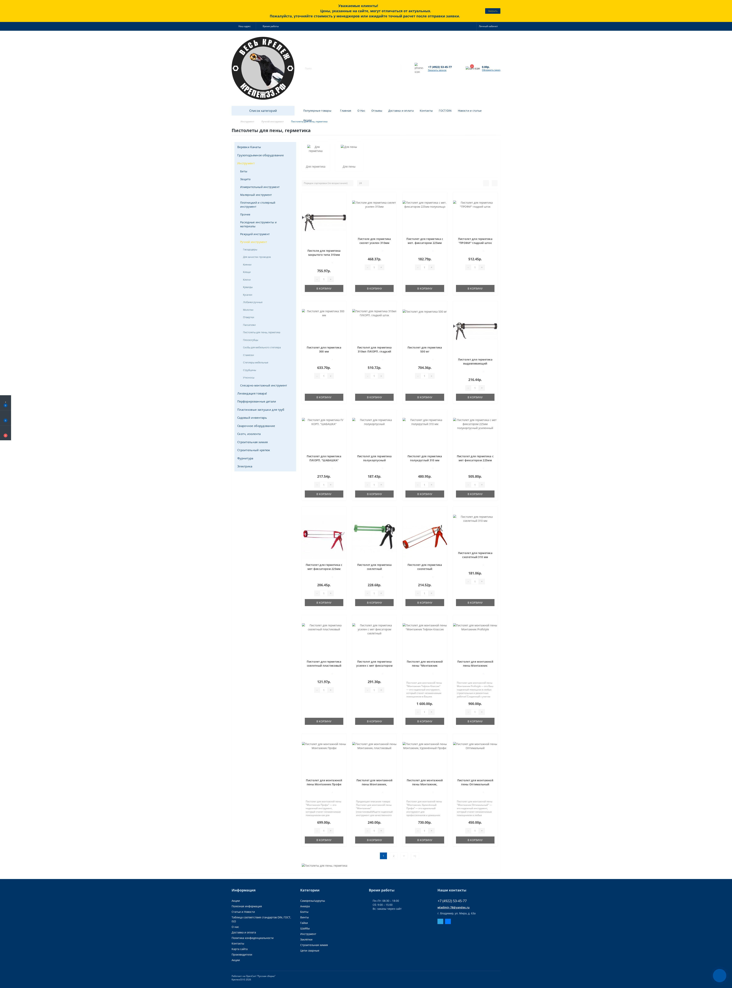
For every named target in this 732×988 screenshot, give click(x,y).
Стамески (248, 355)
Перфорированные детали (256, 401)
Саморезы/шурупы (312, 901)
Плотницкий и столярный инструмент (257, 204)
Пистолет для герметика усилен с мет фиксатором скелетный (374, 665)
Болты (304, 912)
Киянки (247, 264)
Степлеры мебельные (255, 362)
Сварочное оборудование (256, 426)
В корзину (323, 288)
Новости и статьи (470, 110)
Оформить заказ (491, 70)
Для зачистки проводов (257, 257)
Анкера (305, 906)
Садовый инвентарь (252, 417)
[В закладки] (341, 197)
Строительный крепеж (253, 450)
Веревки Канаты (249, 147)
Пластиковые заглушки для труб (260, 409)
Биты (243, 171)
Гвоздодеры (250, 249)
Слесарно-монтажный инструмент (263, 385)
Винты (304, 917)
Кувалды (248, 287)
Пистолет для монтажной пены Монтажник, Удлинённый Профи (425, 784)
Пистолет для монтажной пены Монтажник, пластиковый (374, 784)
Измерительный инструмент (260, 187)
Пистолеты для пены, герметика (261, 332)
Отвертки (248, 317)
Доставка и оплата (401, 110)
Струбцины (249, 370)
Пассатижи (249, 325)
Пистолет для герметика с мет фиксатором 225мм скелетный (324, 569)
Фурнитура (245, 458)
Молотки (248, 309)
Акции (307, 120)
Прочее (245, 214)
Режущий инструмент (255, 234)
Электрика (244, 466)
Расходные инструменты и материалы (258, 224)
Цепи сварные (309, 950)
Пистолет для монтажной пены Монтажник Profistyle (475, 665)
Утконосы (248, 377)
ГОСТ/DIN (445, 110)
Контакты (426, 110)
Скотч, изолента (249, 434)
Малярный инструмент (256, 195)
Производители (242, 954)
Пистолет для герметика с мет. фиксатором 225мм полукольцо (424, 243)
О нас (235, 927)
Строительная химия (252, 442)
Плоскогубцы (250, 340)
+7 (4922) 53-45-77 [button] (452, 901)
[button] (244, 26)
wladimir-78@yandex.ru (453, 907)
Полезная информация (247, 906)
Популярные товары (317, 110)
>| (415, 855)
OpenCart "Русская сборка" (260, 976)
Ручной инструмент (253, 242)
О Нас (361, 110)
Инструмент (246, 163)
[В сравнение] (341, 203)
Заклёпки (306, 939)
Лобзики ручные (252, 302)
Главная (345, 110)
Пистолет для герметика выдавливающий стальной (475, 363)
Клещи (247, 272)
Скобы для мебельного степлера (262, 347)
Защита (245, 179)
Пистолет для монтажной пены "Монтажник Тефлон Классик (425, 665)
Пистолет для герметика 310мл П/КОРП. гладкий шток (374, 351)
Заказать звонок (437, 70)
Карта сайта (240, 949)
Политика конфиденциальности (253, 938)
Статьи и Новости (243, 912)
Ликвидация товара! (252, 393)
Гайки (304, 923)
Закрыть (493, 11)
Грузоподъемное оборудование (260, 155)
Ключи (247, 279)
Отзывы (376, 110)
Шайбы (305, 928)
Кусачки (247, 294)
